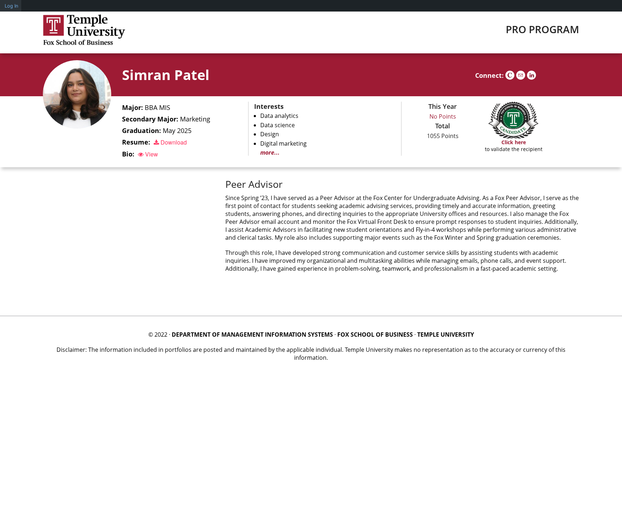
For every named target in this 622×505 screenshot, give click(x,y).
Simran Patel (165, 74)
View (151, 154)
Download (173, 142)
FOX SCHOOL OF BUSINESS (375, 334)
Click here (513, 142)
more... (270, 152)
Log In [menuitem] (11, 6)
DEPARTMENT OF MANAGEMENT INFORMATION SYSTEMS (252, 334)
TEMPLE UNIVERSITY (445, 334)
